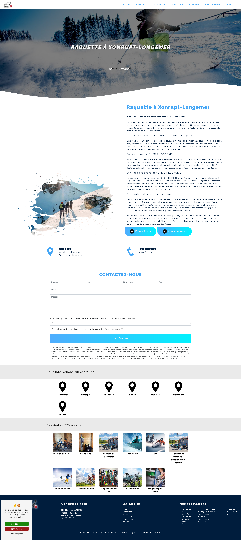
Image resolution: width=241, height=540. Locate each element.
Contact (228, 4)
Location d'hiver (158, 4)
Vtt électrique (231, 509)
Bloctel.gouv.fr (126, 358)
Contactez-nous (177, 231)
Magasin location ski (205, 521)
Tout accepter (16, 524)
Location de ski (203, 514)
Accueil (126, 4)
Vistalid (86, 532)
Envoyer (123, 338)
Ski (183, 524)
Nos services (194, 4)
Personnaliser (16, 533)
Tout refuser (16, 529)
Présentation (140, 4)
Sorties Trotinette (212, 4)
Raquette (201, 517)
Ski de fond (186, 514)
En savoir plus (143, 231)
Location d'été (176, 4)
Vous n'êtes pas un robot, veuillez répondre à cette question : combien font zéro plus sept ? (93, 318)
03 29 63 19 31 (146, 252)
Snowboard (186, 521)
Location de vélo (204, 519)
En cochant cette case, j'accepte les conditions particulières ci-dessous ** (87, 329)
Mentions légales (129, 532)
